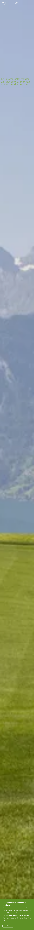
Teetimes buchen (4, 3)
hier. (4, 920)
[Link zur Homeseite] (17, 2)
